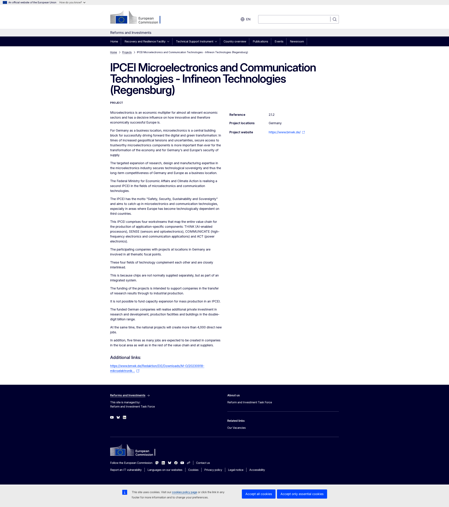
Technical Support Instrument (194, 41)
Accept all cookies (258, 494)
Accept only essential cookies (302, 494)
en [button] (248, 19)
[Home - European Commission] (138, 18)
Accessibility (257, 470)
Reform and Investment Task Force (249, 402)
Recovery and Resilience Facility (145, 41)
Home (114, 41)
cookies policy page (184, 492)
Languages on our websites (165, 470)
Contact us (203, 463)
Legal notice (235, 470)
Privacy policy (213, 470)
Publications (260, 41)
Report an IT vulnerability (126, 470)
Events (279, 41)
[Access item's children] (169, 41)
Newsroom (297, 41)
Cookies (193, 470)
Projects (127, 52)
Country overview (235, 41)
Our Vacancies (236, 427)
